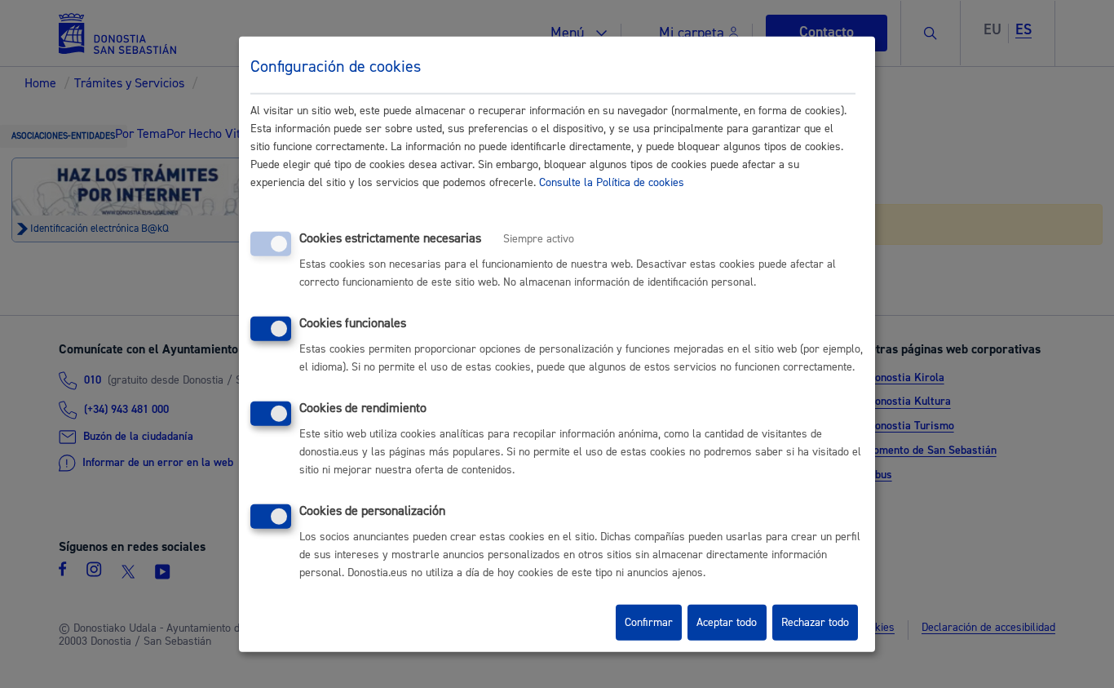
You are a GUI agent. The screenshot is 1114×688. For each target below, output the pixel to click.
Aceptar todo (726, 622)
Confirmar (649, 622)
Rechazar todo (815, 622)
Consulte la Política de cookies (611, 182)
